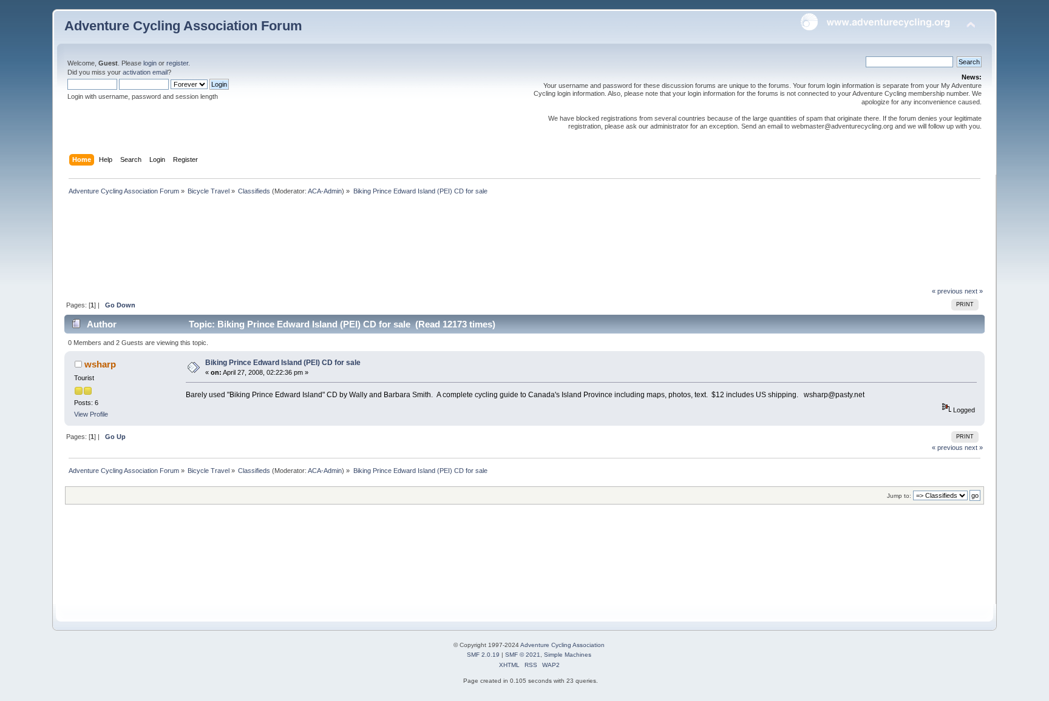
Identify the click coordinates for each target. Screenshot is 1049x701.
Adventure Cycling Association (562, 645)
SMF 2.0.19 (483, 654)
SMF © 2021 (522, 654)
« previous (947, 291)
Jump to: (899, 495)
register (177, 63)
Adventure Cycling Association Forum (183, 25)
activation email (145, 72)
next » (974, 291)
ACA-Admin (325, 191)
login (150, 63)
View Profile (91, 414)
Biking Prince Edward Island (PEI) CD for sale (283, 362)
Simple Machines (567, 654)
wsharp (100, 364)
